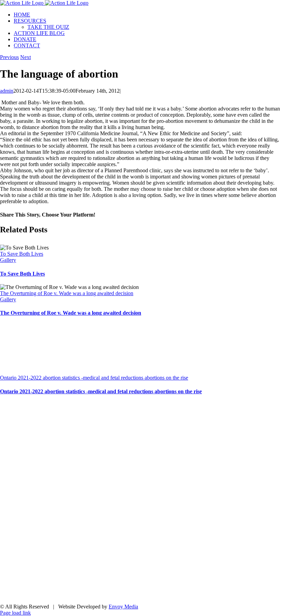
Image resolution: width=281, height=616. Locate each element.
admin (6, 91)
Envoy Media (123, 606)
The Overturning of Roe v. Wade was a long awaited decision (66, 293)
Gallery (8, 260)
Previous (9, 57)
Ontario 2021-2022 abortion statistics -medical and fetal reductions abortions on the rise (94, 378)
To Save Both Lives (21, 254)
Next (25, 57)
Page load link (15, 613)
